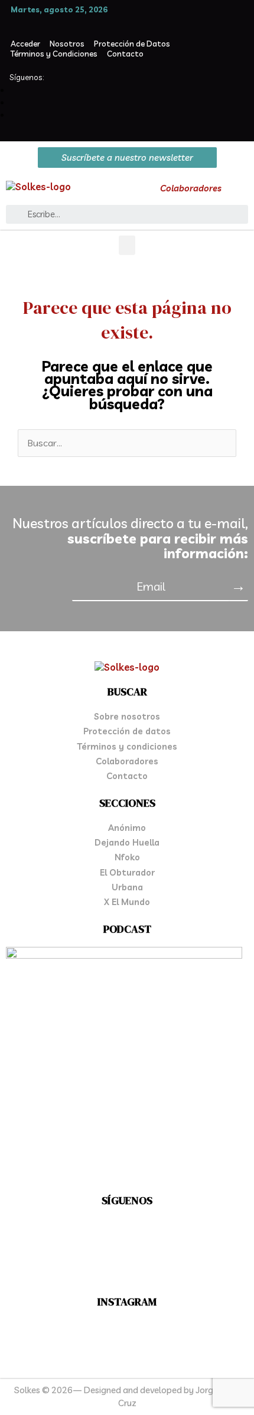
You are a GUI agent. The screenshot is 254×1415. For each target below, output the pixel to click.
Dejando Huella (127, 842)
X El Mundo (127, 901)
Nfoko (127, 857)
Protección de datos (127, 731)
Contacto (125, 53)
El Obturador (127, 872)
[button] (127, 245)
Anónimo (127, 827)
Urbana (127, 887)
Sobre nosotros (127, 716)
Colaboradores (191, 188)
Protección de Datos (132, 43)
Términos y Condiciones (54, 53)
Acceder (25, 43)
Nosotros (67, 43)
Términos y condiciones (127, 746)
